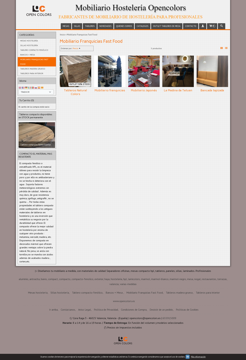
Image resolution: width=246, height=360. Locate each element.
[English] (20, 87)
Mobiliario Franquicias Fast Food (34, 61)
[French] (23, 87)
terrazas (222, 301)
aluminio (23, 301)
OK (187, 356)
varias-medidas (128, 306)
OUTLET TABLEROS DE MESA (166, 26)
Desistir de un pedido (161, 332)
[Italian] (29, 87)
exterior (99, 301)
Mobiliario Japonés (144, 90)
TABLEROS (90, 26)
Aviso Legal (84, 332)
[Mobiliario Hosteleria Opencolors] (123, 11)
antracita (34, 301)
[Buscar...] (221, 26)
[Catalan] (42, 87)
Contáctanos (68, 332)
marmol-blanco (160, 301)
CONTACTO (190, 26)
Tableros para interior (31, 73)
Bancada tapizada (212, 90)
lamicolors (134, 301)
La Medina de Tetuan (178, 90)
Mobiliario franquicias (110, 90)
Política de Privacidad (106, 332)
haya (107, 301)
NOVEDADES (105, 26)
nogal (197, 301)
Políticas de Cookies (187, 332)
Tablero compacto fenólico (34, 50)
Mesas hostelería (29, 40)
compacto (64, 301)
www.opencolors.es (124, 323)
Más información (198, 356)
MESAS (66, 26)
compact (53, 301)
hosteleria (116, 301)
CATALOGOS (142, 26)
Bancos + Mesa (27, 54)
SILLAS (77, 26)
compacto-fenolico (82, 301)
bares (44, 301)
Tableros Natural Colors (75, 92)
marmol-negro (178, 301)
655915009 (169, 340)
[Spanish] (39, 87)
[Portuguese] (32, 87)
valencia (114, 306)
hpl (125, 301)
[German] (26, 87)
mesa (190, 301)
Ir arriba (53, 332)
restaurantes (209, 301)
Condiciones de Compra (134, 332)
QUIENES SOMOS (124, 26)
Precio (75, 48)
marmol (145, 301)
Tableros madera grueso (32, 68)
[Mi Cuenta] (202, 26)
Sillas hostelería (29, 45)
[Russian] (35, 87)
